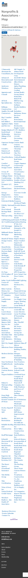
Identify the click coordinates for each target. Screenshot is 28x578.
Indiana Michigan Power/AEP (5, 255)
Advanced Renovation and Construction (7, 80)
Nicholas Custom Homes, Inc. (7, 370)
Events (3, 552)
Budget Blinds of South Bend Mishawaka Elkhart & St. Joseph (7, 134)
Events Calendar (8, 513)
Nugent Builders (7, 374)
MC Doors (17, 326)
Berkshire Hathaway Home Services (20, 113)
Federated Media (7, 201)
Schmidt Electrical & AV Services (7, 441)
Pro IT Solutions (20, 399)
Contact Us (6, 515)
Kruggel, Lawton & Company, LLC (7, 295)
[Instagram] (6, 571)
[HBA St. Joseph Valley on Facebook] (8, 571)
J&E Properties (19, 272)
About (3, 549)
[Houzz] (9, 571)
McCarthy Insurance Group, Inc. (18, 331)
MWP (3, 358)
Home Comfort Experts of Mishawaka (19, 243)
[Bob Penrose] (11, 571)
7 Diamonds (5, 69)
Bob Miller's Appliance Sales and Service (7, 124)
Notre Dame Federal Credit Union (19, 370)
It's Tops (4, 272)
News (3, 554)
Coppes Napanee (20, 163)
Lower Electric (19, 312)
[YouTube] (4, 571)
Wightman (18, 498)
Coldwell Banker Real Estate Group (20, 159)
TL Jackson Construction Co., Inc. (19, 477)
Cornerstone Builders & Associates (18, 168)
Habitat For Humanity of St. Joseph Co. (20, 228)
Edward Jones (6, 188)
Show (4, 32)
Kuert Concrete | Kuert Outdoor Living (20, 295)
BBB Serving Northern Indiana (18, 103)
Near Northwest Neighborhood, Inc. (7, 364)
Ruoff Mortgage (7, 435)
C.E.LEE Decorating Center (18, 138)
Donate (3, 567)
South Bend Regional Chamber (18, 452)
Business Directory (9, 511)
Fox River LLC (19, 213)
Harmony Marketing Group (18, 234)
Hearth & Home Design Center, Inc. (7, 241)
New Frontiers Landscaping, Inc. (19, 364)
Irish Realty (18, 264)
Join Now (4, 565)
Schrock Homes (20, 439)
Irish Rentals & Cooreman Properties (19, 268)
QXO (3, 412)
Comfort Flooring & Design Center (6, 165)
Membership (5, 557)
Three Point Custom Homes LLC (19, 470)
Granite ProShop (20, 220)
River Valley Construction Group (19, 431)
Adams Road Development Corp (19, 74)
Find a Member (5, 547)
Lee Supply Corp (20, 299)
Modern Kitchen (7, 353)
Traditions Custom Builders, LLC (19, 483)
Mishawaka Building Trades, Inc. (20, 349)
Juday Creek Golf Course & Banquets (7, 282)
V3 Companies (19, 491)
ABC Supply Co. (19, 69)
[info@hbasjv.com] (2, 571)
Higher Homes (19, 239)
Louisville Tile (19, 310)
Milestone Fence (7, 347)
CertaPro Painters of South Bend (5, 151)
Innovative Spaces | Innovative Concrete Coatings (5, 264)
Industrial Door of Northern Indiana (19, 255)
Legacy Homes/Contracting (7, 308)
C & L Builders (19, 130)
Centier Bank (19, 142)
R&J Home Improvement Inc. (19, 414)
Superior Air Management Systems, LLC (6, 458)
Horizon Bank (6, 251)
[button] (16, 43)
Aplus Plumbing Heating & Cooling (20, 88)
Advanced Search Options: (11, 30)
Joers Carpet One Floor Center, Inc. (20, 276)
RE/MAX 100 (18, 418)
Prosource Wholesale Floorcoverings (19, 404)
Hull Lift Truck (19, 251)
